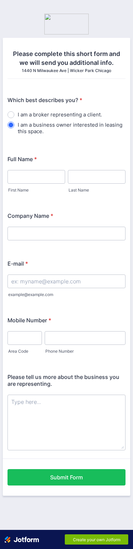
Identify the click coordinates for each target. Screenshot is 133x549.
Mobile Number (29, 320)
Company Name (30, 215)
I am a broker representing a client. (60, 114)
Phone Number (59, 351)
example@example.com (30, 294)
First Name (18, 190)
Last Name (79, 190)
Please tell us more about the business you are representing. (63, 380)
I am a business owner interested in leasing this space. (70, 128)
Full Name (22, 159)
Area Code (18, 351)
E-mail (18, 263)
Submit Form (66, 477)
